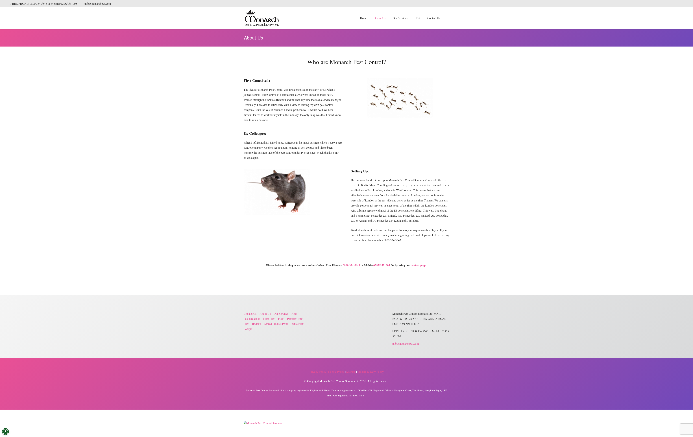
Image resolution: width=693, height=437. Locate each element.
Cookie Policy (336, 372)
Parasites (292, 318)
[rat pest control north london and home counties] (293, 192)
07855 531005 (381, 265)
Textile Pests (297, 324)
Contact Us (250, 313)
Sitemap (351, 372)
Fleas (281, 318)
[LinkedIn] (677, 3)
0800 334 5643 (351, 265)
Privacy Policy (318, 372)
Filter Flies (269, 318)
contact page (418, 265)
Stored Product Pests (276, 324)
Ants (294, 313)
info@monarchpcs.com (405, 343)
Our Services (281, 313)
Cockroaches (252, 318)
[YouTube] (683, 3)
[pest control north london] (400, 98)
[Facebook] (671, 3)
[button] (409, 18)
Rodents (256, 324)
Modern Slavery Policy (371, 372)
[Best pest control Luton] (263, 423)
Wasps (248, 329)
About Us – (266, 313)
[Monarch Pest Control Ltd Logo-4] (262, 18)
